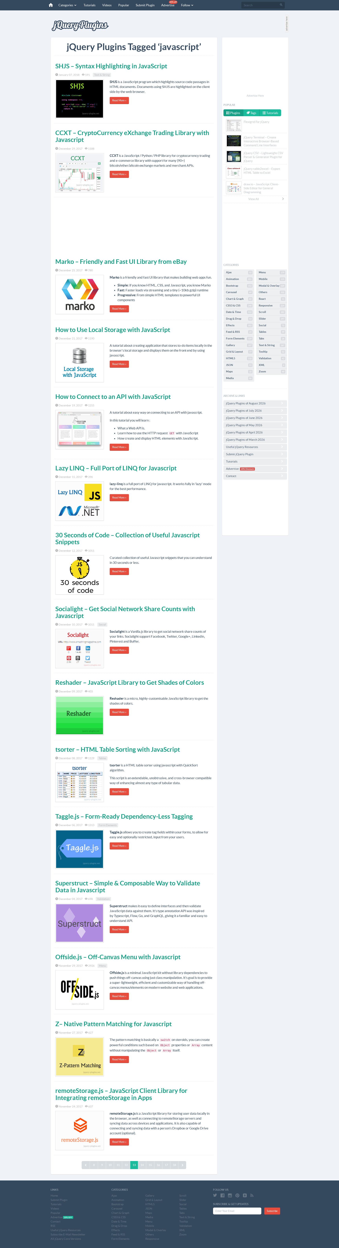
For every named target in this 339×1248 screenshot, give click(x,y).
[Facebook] (222, 1195)
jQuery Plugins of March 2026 (245, 439)
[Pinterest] (237, 1195)
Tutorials (90, 5)
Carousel (239, 292)
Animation (239, 279)
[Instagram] (230, 1195)
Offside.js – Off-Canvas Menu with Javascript (117, 956)
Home (54, 1195)
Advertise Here (255, 95)
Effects (239, 325)
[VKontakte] (245, 1195)
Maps (239, 371)
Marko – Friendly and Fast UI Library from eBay (121, 261)
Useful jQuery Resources (242, 447)
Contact (231, 476)
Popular (123, 5)
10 (110, 1165)
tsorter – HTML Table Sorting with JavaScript (117, 749)
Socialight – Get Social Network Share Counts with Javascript (125, 612)
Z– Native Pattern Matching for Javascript (113, 1023)
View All (253, 199)
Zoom (271, 371)
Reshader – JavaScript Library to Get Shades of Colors (129, 682)
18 (174, 1165)
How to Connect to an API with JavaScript (113, 396)
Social (102, 624)
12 (126, 1165)
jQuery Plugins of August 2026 (246, 403)
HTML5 (239, 358)
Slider (271, 318)
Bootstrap (239, 285)
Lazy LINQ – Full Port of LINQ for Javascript (116, 468)
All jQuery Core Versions (66, 1238)
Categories (66, 5)
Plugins (235, 113)
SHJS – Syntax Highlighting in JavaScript (111, 65)
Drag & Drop (239, 318)
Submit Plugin (145, 5)
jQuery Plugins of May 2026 (244, 425)
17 (166, 1165)
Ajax (239, 272)
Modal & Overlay (271, 285)
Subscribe (272, 1211)
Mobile (271, 279)
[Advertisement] (134, 226)
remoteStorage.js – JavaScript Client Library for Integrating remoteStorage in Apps (121, 1094)
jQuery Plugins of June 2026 (244, 418)
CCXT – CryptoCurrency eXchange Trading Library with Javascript (132, 136)
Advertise (169, 4)
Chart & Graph (239, 298)
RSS (53, 1225)
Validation (103, 899)
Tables (102, 758)
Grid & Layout (239, 351)
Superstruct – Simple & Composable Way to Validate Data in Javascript (127, 886)
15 (150, 1165)
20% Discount (247, 469)
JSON (239, 365)
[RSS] (251, 1195)
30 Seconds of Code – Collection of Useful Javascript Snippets (127, 538)
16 (158, 1165)
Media (239, 378)
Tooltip (271, 351)
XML (271, 365)
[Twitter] (215, 1195)
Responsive (271, 305)
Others (271, 292)
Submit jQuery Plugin (239, 454)
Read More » (119, 100)
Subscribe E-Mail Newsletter (68, 1234)
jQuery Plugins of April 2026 (244, 432)
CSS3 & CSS (239, 305)
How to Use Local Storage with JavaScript (112, 329)
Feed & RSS (239, 331)
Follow (186, 5)
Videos (107, 5)
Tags (253, 113)
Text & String (102, 74)
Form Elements (108, 825)
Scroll (271, 312)
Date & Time (239, 312)
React (271, 298)
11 (118, 1165)
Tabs (271, 338)
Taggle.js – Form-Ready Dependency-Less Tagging (124, 816)
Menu (102, 965)
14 (142, 1165)
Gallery (239, 345)
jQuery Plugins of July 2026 (244, 410)
